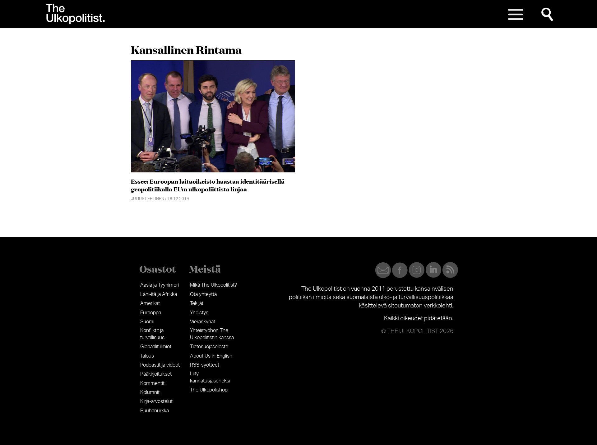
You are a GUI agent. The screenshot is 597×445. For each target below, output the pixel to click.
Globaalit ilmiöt (155, 346)
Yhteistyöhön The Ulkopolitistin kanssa (212, 334)
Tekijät (196, 303)
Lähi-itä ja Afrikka (158, 294)
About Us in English (211, 356)
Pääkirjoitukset (156, 374)
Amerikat (150, 303)
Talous (147, 356)
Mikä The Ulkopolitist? (213, 285)
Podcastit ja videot (160, 365)
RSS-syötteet (204, 365)
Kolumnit (150, 392)
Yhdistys (199, 312)
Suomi (147, 321)
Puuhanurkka (154, 410)
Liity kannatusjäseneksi (210, 377)
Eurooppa (150, 312)
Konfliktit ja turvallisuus (152, 334)
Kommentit (152, 383)
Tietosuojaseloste (209, 346)
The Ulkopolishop (209, 389)
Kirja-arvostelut (156, 401)
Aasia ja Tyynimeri (159, 285)
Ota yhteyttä (203, 294)
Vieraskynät (202, 321)
